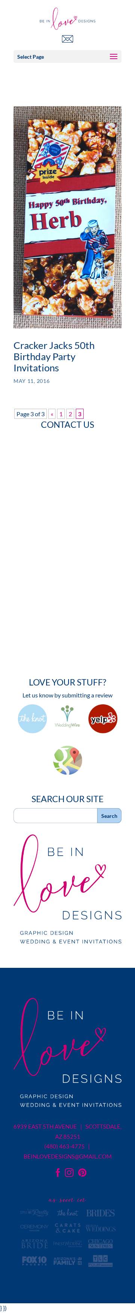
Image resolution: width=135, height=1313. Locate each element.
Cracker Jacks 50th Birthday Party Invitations (54, 356)
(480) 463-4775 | (67, 1146)
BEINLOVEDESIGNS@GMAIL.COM (68, 1156)
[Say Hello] (67, 38)
